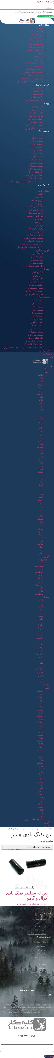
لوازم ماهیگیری (42, 84)
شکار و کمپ (43, 25)
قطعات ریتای (38, 153)
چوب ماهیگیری (37, 94)
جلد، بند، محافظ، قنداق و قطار (30, 81)
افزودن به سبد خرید (25, 904)
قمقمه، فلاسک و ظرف (34, 72)
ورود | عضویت (27, 1035)
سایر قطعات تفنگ (36, 172)
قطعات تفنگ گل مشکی (33, 178)
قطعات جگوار (37, 156)
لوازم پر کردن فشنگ (35, 63)
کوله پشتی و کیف (36, 44)
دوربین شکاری (37, 38)
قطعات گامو (38, 135)
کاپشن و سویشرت (36, 122)
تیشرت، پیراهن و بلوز (34, 128)
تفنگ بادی (39, 31)
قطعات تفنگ (43, 131)
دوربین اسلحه (38, 34)
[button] (53, 4)
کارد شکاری (38, 53)
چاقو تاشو (39, 56)
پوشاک (46, 103)
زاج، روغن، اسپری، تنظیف (32, 78)
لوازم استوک (43, 185)
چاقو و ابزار (39, 66)
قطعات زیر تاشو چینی (34, 175)
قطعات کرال (38, 138)
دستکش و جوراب (36, 119)
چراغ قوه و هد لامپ (35, 69)
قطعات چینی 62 (36, 166)
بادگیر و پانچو (38, 106)
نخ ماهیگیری (38, 88)
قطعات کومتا (38, 150)
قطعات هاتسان (37, 163)
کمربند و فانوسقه (36, 116)
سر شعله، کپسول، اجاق (33, 75)
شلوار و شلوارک (37, 113)
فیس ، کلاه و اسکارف (34, 125)
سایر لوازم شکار (36, 41)
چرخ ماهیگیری (37, 91)
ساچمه (40, 28)
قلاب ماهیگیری (37, 97)
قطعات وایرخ (38, 144)
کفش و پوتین (38, 109)
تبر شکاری (39, 59)
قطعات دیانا (38, 141)
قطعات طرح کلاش (35, 169)
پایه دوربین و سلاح (36, 47)
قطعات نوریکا (38, 147)
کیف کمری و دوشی (35, 50)
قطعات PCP (38, 160)
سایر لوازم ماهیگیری (35, 100)
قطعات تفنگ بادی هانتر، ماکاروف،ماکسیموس (24, 181)
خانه (51, 829)
